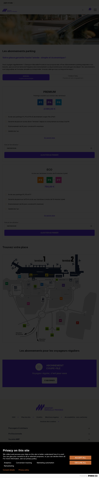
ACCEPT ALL (80, 458)
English (6, 445)
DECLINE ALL (80, 463)
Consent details (9, 470)
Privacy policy (24, 470)
